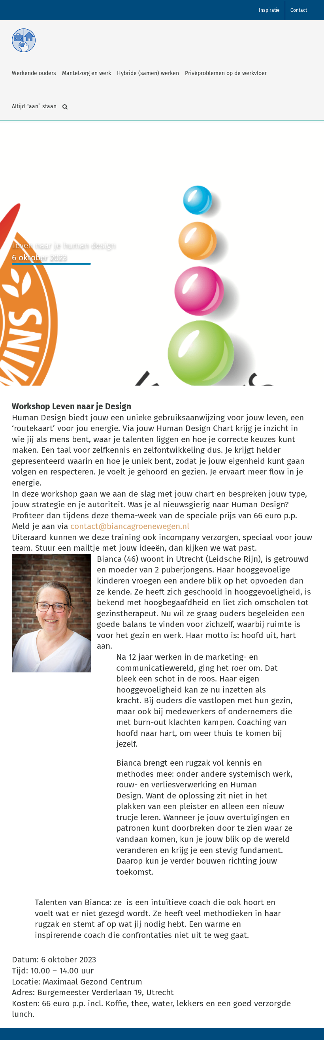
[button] (65, 106)
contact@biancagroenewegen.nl (129, 526)
